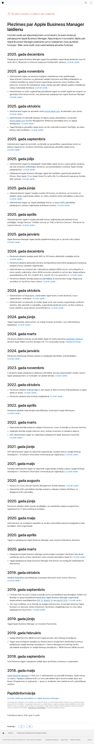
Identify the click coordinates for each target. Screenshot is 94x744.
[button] (85, 3)
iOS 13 (40, 600)
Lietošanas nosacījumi (51, 740)
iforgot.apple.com (52, 111)
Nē (30, 726)
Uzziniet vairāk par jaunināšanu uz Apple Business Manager (33, 698)
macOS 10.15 (62, 600)
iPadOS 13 (48, 600)
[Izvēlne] (91, 3)
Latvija (89, 740)
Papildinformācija (73, 342)
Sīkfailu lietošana (75, 740)
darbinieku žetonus (74, 339)
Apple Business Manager (18, 675)
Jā (21, 726)
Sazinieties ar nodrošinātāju (37, 708)
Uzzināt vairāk (73, 62)
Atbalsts (10, 733)
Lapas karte (64, 740)
